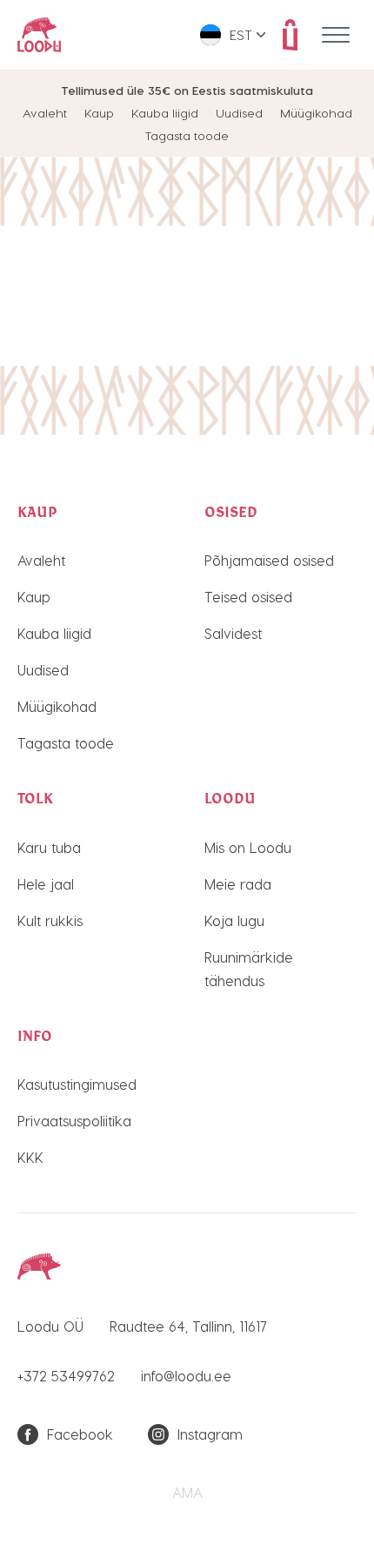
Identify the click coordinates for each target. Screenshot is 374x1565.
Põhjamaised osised (269, 560)
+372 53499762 (66, 1375)
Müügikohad (316, 112)
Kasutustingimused (77, 1084)
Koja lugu (234, 920)
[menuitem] (232, 35)
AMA (187, 1492)
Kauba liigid (164, 112)
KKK (30, 1157)
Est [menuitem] (241, 35)
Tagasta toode (187, 135)
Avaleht (45, 112)
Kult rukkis (50, 920)
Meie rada (237, 884)
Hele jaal (45, 884)
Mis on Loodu (247, 847)
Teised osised (248, 596)
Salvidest (233, 633)
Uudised (239, 112)
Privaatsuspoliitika (74, 1120)
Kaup (99, 112)
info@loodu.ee (186, 1375)
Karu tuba (49, 847)
